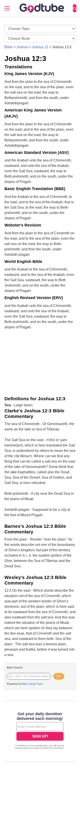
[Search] (74, 8)
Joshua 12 (40, 47)
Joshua (22, 47)
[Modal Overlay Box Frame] (40, 731)
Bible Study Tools (32, 683)
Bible (8, 47)
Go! (59, 676)
